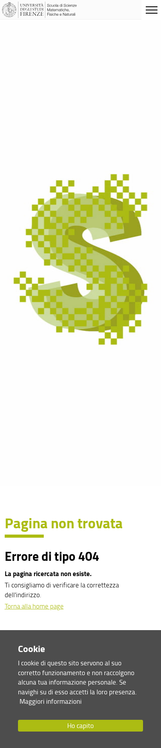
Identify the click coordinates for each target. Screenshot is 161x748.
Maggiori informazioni (51, 701)
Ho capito (80, 725)
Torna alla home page (34, 606)
